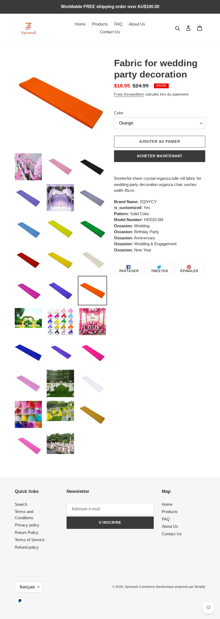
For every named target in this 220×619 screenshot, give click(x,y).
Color (118, 113)
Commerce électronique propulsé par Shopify (172, 587)
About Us (170, 526)
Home (167, 504)
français (27, 587)
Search (21, 504)
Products (170, 511)
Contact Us (172, 534)
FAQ (166, 519)
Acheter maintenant (159, 156)
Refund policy (27, 547)
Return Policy (26, 532)
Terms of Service (30, 539)
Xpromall (131, 587)
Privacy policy (27, 525)
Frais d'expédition (129, 94)
